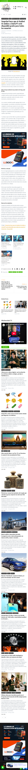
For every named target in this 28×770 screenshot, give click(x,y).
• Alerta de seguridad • (8, 764)
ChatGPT (3, 83)
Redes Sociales (15, 18)
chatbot (10, 272)
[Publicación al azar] (22, 14)
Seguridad (8, 369)
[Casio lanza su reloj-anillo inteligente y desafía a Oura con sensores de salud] (14, 642)
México (12, 573)
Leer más (3, 389)
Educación (9, 692)
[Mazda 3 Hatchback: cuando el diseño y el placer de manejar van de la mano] (14, 562)
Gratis (13, 692)
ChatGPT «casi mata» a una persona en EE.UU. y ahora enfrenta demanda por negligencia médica (6, 260)
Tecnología (22, 18)
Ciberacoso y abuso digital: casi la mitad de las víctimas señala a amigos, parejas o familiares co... (13, 373)
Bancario (3, 692)
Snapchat (20, 272)
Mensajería (10, 411)
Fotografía (4, 490)
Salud (13, 490)
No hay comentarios (7, 30)
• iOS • (8, 765)
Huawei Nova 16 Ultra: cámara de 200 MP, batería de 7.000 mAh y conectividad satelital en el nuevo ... (13, 617)
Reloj (3, 653)
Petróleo (3, 532)
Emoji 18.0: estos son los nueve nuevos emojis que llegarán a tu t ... (7, 311)
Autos (9, 573)
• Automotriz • (13, 765)
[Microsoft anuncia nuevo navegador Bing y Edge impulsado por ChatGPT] (18, 238)
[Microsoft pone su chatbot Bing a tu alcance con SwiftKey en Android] (6, 238)
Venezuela (15, 532)
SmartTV (5, 451)
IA (1, 14)
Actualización (5, 18)
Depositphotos (16, 71)
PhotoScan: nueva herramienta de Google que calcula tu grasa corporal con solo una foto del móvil (14, 494)
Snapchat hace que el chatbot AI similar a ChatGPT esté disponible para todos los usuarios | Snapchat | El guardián (13, 227)
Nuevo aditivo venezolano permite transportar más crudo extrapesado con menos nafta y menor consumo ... (12, 536)
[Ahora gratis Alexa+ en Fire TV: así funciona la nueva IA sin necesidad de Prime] (14, 440)
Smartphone (16, 411)
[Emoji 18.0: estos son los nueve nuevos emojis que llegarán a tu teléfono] (14, 400)
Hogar (3, 369)
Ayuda (9, 14)
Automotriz (4, 573)
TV (6, 14)
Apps (4, 14)
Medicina (9, 490)
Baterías (3, 613)
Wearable (11, 653)
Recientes (5, 347)
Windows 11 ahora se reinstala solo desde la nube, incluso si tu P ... (20, 311)
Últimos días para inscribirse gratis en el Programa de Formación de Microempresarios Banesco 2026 (13, 696)
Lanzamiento (9, 613)
